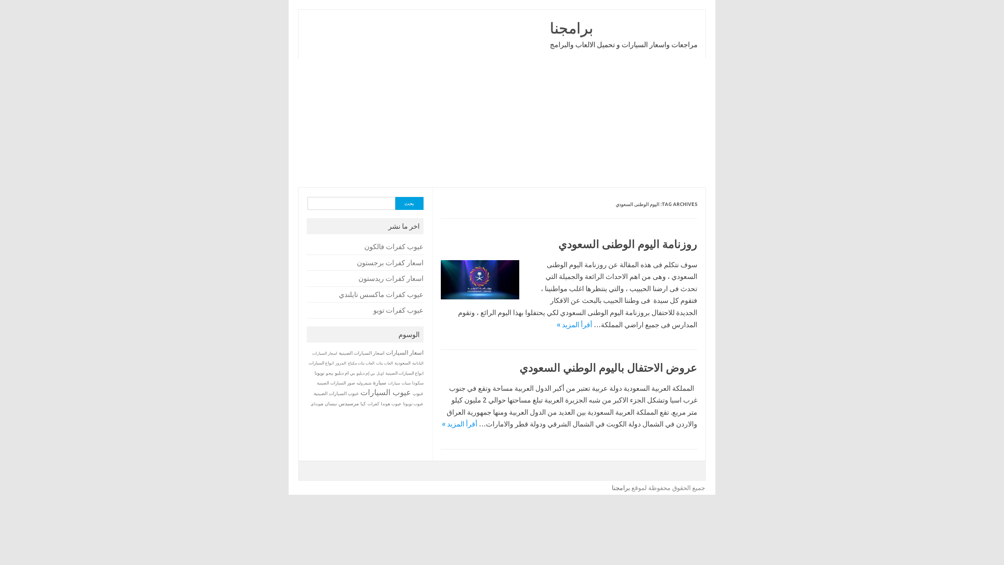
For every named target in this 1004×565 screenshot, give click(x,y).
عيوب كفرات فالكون (394, 246)
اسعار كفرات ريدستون (391, 278)
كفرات (373, 403)
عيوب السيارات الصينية (336, 393)
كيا (363, 403)
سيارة (379, 382)
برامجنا (571, 28)
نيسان (331, 403)
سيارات (394, 383)
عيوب (418, 393)
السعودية (403, 363)
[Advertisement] (502, 123)
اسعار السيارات (405, 352)
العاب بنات (384, 363)
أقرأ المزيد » (574, 324)
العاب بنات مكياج (361, 363)
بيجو (329, 373)
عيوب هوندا (391, 403)
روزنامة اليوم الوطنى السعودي (627, 244)
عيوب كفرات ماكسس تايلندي (381, 294)
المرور (340, 363)
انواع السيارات (321, 363)
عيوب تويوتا (413, 403)
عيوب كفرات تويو (398, 310)
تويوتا (319, 372)
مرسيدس (348, 403)
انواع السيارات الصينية (405, 373)
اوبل (380, 373)
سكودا (418, 383)
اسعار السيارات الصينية (361, 352)
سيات (406, 383)
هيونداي (317, 403)
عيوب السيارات (385, 392)
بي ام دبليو (345, 372)
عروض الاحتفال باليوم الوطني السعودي (608, 367)
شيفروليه (363, 383)
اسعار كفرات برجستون (390, 262)
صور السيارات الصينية (336, 383)
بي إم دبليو (365, 373)
